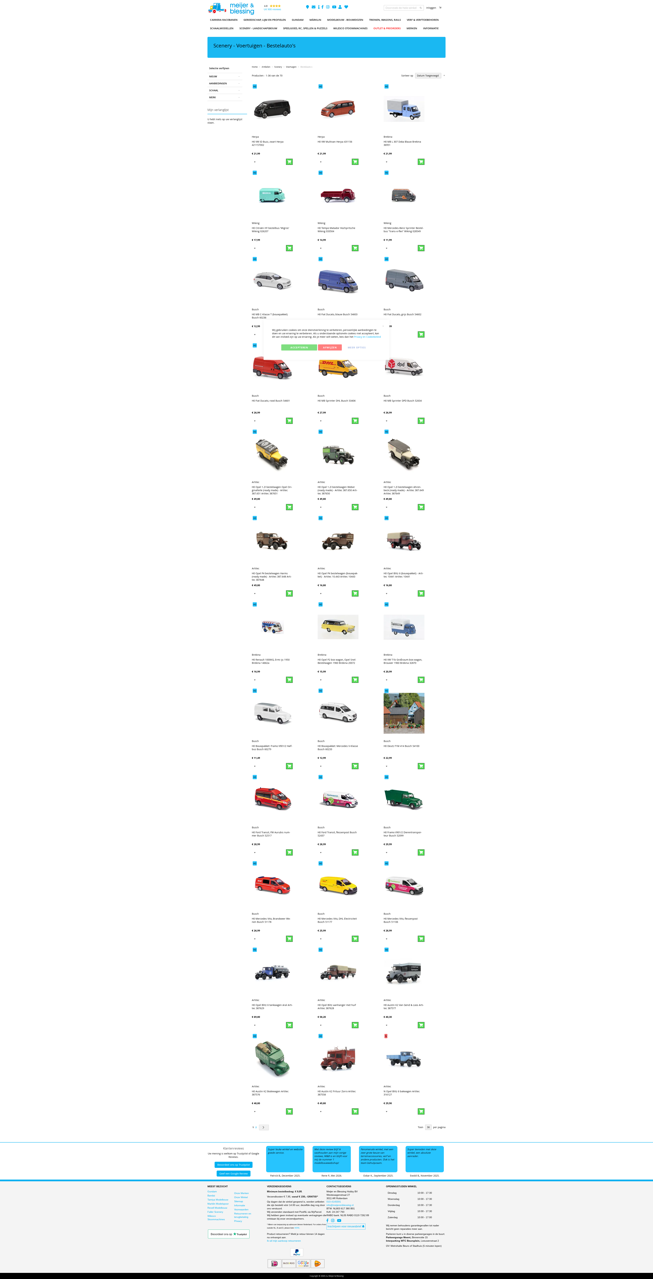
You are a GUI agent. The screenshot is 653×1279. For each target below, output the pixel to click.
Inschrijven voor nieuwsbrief (344, 1226)
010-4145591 (333, 1201)
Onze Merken (241, 1193)
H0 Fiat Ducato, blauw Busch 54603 (337, 314)
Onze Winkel (241, 1197)
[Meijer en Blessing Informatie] (319, 7)
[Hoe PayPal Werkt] (296, 1255)
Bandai (211, 1195)
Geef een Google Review (233, 1173)
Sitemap (238, 1201)
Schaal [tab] (213, 90)
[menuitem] (223, 20)
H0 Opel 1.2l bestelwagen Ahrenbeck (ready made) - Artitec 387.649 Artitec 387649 (404, 490)
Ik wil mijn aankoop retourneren (284, 1240)
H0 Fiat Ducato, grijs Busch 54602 (402, 314)
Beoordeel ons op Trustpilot (233, 1164)
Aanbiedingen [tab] (218, 83)
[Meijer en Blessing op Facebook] (323, 7)
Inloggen (431, 7)
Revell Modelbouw (217, 1207)
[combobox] (404, 8)
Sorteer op (407, 75)
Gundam (212, 1191)
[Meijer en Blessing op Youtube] (334, 7)
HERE (296, 1228)
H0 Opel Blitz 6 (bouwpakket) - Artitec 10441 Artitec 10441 (403, 575)
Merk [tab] (212, 97)
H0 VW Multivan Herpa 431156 (335, 141)
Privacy (238, 1221)
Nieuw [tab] (213, 76)
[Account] (340, 7)
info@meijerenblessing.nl (340, 1205)
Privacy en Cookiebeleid (367, 336)
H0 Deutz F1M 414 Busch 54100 (401, 746)
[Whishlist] (346, 7)
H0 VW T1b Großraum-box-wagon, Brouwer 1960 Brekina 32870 (403, 661)
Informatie (239, 1205)
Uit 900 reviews (272, 9)
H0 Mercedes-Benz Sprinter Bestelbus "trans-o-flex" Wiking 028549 (404, 229)
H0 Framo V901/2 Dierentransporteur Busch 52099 (403, 834)
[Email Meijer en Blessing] (314, 7)
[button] (255, 162)
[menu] (326, 24)
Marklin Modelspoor (218, 1203)
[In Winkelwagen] (289, 162)
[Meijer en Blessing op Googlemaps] (308, 7)
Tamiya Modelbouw (217, 1199)
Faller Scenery (215, 1212)
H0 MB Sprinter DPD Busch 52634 (403, 400)
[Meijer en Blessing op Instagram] (328, 7)
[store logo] (230, 9)
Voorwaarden (241, 1209)
